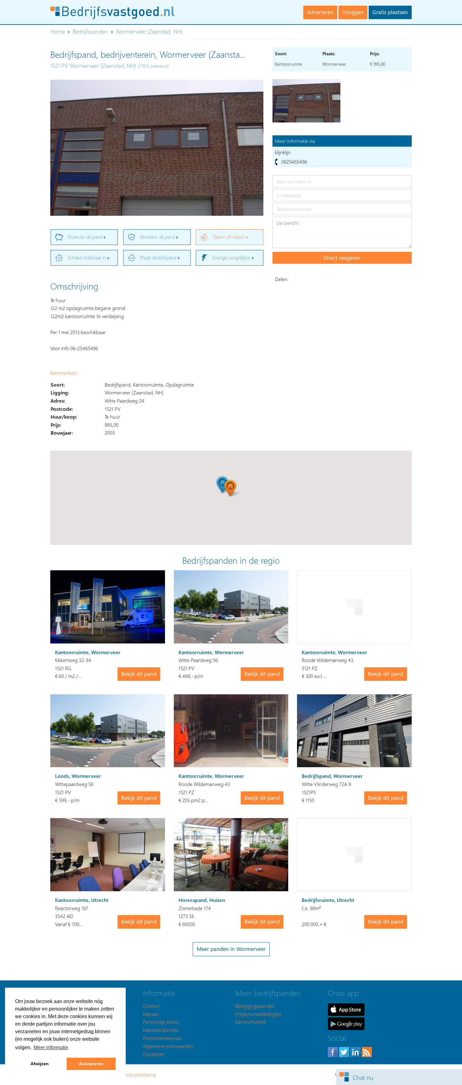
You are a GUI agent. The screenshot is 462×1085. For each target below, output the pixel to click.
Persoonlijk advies (161, 1021)
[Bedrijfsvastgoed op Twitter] (344, 1051)
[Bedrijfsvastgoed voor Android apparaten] (346, 1023)
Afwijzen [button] (39, 1063)
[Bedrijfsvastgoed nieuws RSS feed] (367, 1051)
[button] (230, 488)
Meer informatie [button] (51, 1047)
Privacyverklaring (138, 1074)
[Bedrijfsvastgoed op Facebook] (333, 1051)
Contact (151, 1005)
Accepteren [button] (91, 1063)
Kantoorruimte (250, 1021)
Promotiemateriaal (162, 1038)
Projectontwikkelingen (258, 1014)
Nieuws (150, 1014)
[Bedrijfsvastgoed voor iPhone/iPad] (346, 1009)
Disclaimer (153, 1054)
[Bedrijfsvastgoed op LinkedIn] (356, 1051)
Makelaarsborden (161, 1030)
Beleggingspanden (255, 1005)
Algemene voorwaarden (168, 1046)
